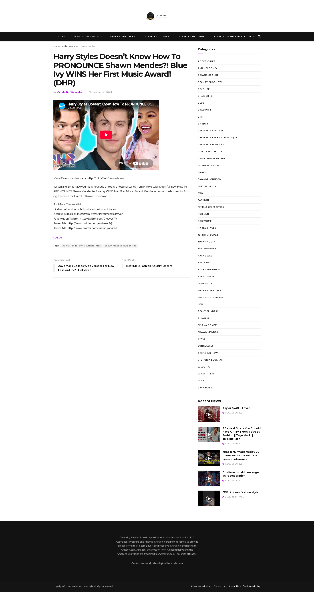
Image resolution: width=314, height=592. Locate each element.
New (201, 304)
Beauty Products (210, 82)
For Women (206, 221)
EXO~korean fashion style (240, 492)
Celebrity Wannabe (69, 92)
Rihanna (204, 318)
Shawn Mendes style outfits (120, 245)
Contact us (219, 586)
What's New (206, 373)
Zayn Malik (205, 387)
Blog (201, 102)
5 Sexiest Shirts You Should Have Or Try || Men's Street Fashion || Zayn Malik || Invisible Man (241, 434)
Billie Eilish (206, 96)
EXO (200, 193)
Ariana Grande (208, 75)
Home (61, 36)
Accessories (206, 61)
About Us (234, 586)
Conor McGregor (210, 151)
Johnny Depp (206, 241)
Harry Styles (207, 227)
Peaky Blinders (208, 311)
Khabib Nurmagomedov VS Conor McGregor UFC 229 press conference (240, 455)
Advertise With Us (200, 586)
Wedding (204, 366)
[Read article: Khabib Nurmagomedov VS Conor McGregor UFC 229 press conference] (209, 458)
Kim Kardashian (209, 269)
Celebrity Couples (156, 36)
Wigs (201, 380)
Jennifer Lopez (208, 234)
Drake (202, 172)
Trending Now (208, 353)
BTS (200, 116)
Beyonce (204, 89)
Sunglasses (206, 345)
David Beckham (208, 165)
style (202, 339)
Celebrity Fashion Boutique (232, 36)
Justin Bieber (207, 248)
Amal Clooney (208, 68)
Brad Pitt (205, 109)
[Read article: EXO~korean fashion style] (209, 498)
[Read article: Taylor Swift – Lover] (209, 414)
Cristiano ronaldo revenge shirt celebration (240, 474)
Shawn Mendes (87, 46)
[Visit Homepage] (157, 16)
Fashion (203, 200)
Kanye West (206, 255)
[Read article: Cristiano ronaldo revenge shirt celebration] (209, 478)
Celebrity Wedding (191, 36)
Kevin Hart (205, 262)
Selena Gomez (207, 325)
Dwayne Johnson (209, 179)
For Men (203, 213)
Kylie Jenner (206, 276)
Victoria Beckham (211, 359)
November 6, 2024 (100, 92)
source (57, 237)
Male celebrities (121, 36)
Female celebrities (87, 36)
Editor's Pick (207, 186)
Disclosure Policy (252, 586)
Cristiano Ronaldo (211, 158)
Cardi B (203, 123)
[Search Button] (259, 36)
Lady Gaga (205, 283)
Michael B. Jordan (210, 297)
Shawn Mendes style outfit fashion (81, 245)
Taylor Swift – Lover (236, 408)
